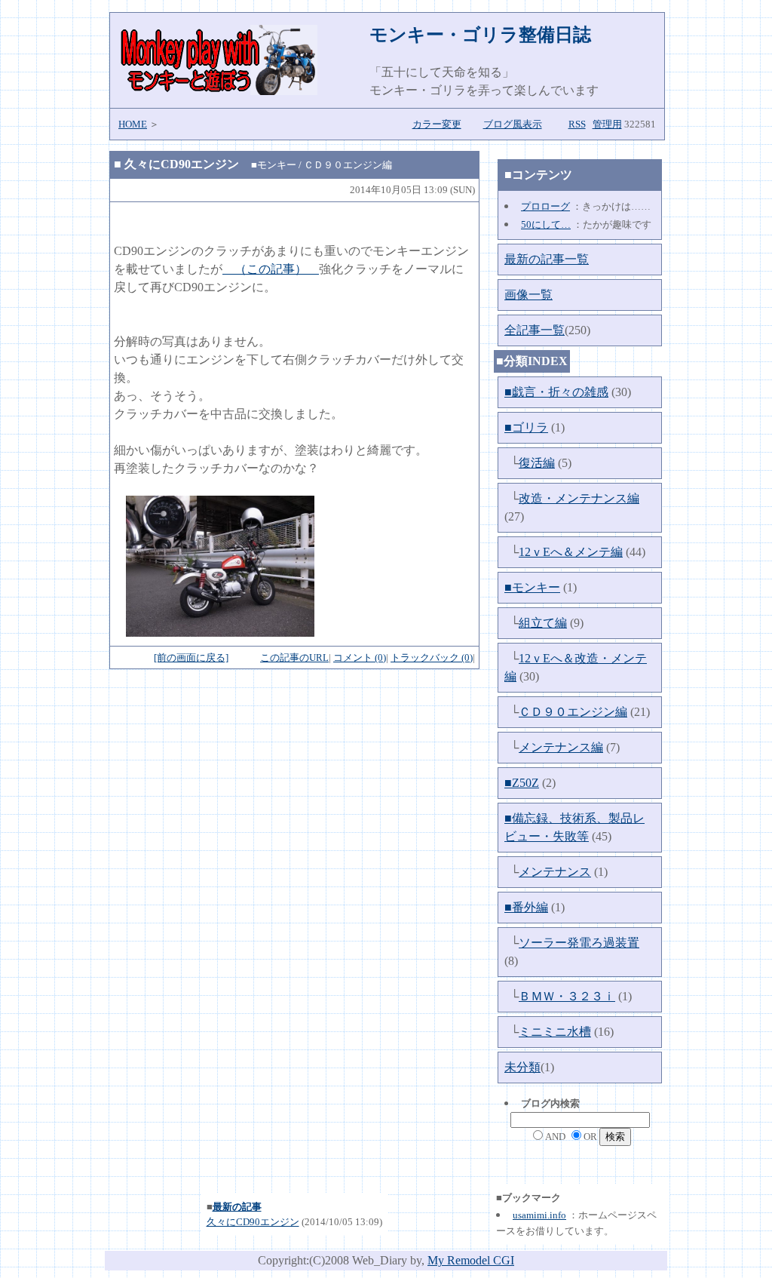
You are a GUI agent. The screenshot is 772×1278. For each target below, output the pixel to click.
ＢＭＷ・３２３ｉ (567, 996)
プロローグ (545, 206)
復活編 (537, 462)
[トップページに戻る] (217, 90)
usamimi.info (539, 1215)
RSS (577, 124)
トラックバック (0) (432, 657)
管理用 (607, 124)
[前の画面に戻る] (191, 657)
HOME (132, 124)
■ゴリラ (526, 427)
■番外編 (526, 907)
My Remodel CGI (470, 1260)
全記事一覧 (534, 330)
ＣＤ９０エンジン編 (573, 711)
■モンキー (532, 587)
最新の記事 (237, 1206)
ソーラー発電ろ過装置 (579, 942)
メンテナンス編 (561, 747)
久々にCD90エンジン (253, 1221)
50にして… (546, 224)
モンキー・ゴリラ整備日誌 (480, 35)
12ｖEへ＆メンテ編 (571, 551)
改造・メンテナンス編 (579, 498)
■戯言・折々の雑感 (556, 392)
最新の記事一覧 (546, 259)
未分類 (522, 1067)
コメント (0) (359, 657)
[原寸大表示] (220, 632)
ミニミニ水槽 (555, 1031)
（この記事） (270, 269)
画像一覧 (528, 294)
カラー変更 (436, 124)
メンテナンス (555, 871)
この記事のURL (294, 657)
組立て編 (543, 622)
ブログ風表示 (512, 124)
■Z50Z (521, 782)
